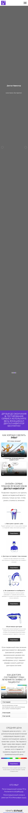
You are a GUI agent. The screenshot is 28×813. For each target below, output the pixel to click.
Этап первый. (6, 702)
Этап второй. (6, 712)
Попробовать (14, 533)
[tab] (14, 702)
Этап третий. (6, 716)
